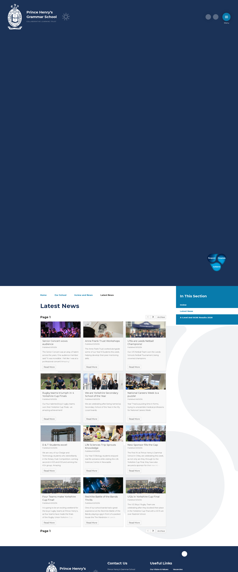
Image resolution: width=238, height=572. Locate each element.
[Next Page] (152, 317)
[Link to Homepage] (15, 17)
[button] (184, 554)
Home (43, 295)
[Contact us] (208, 17)
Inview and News (83, 295)
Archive (161, 317)
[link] (148, 317)
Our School (60, 295)
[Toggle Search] (215, 17)
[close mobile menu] (226, 17)
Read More (49, 367)
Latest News (107, 295)
